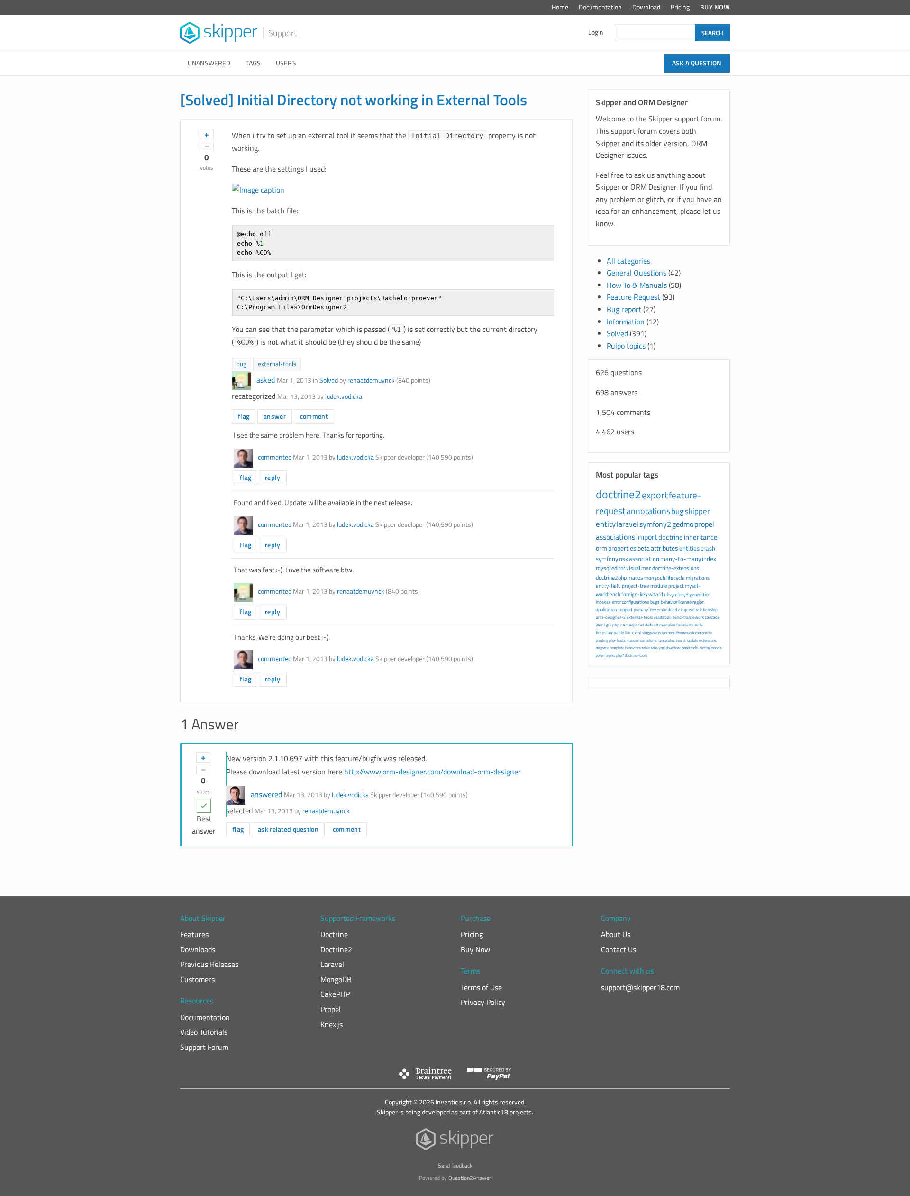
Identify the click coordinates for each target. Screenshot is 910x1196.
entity (606, 524)
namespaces (632, 625)
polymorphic (605, 655)
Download (646, 7)
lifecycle (675, 577)
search (681, 640)
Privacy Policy (483, 1002)
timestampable (610, 632)
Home (560, 7)
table (646, 648)
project (676, 585)
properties (622, 548)
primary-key (645, 610)
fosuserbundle (689, 625)
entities (689, 548)
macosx (633, 640)
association (644, 558)
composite (703, 632)
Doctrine (334, 934)
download (673, 648)
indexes (603, 602)
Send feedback (455, 1165)
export (655, 495)
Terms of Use (481, 987)
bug (241, 363)
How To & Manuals (637, 285)
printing (602, 640)
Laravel (332, 964)
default (651, 625)
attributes (664, 548)
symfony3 (679, 594)
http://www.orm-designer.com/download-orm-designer (432, 771)
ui (666, 594)
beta (643, 548)
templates (666, 640)
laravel (627, 524)
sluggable (649, 632)
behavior (669, 602)
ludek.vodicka (343, 396)
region (698, 602)
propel (704, 524)
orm (601, 548)
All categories (628, 261)
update (692, 640)
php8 (686, 648)
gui (608, 625)
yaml (600, 625)
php (615, 625)
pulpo (662, 632)
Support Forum (204, 1047)
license (685, 602)
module (658, 585)
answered (266, 794)
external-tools (277, 363)
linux (629, 632)
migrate (602, 648)
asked (265, 380)
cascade (712, 617)
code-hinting (700, 648)
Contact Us (618, 949)
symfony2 (655, 524)
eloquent (686, 610)
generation (700, 594)
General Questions (636, 272)
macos (635, 577)
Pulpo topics (626, 345)
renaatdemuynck (371, 380)
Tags (253, 63)
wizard (655, 594)
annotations (648, 511)
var (642, 640)
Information (626, 321)
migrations (698, 577)
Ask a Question (696, 63)
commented (274, 457)
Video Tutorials (204, 1032)
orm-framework (681, 632)
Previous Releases (209, 964)
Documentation (600, 7)
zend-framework (688, 617)
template (617, 648)
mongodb (654, 577)
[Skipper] (455, 1141)
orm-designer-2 (611, 617)
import (646, 537)
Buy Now (715, 7)
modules (667, 625)
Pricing (680, 7)
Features (194, 934)
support (625, 609)
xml (638, 632)
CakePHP (335, 994)
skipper (697, 511)
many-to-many (680, 558)
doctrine (670, 537)
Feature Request (633, 297)
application (606, 609)
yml (662, 648)
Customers (197, 979)
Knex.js (331, 1024)
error (616, 602)
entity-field (608, 585)
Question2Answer (469, 1177)
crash (708, 548)
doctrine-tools (636, 655)
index (709, 558)
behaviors (633, 648)
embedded (667, 610)
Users (286, 63)
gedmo (682, 524)
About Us (615, 934)
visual (633, 567)
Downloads (197, 949)
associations (615, 537)
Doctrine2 (336, 949)
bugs (655, 602)
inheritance (701, 537)
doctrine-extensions (675, 567)
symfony (607, 558)
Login (595, 32)
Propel (330, 1009)
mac (646, 567)
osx (623, 558)
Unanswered (209, 63)
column (651, 640)
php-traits (617, 640)
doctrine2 (618, 494)
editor (618, 567)
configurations (635, 602)
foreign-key (634, 594)
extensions (708, 640)
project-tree (635, 585)
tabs (654, 648)
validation (663, 617)
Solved (328, 380)
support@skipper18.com (640, 987)
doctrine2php (611, 577)
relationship (707, 610)
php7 (620, 655)
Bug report (624, 309)
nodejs (716, 648)
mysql (603, 567)
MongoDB (336, 979)
